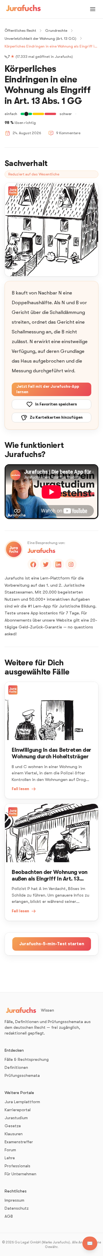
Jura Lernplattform (22, 1101)
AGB (9, 1216)
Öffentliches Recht (20, 30)
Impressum (14, 1200)
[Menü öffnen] (92, 9)
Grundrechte (56, 30)
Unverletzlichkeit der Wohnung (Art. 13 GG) (40, 38)
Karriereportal (18, 1109)
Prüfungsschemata (22, 1075)
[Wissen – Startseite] (23, 9)
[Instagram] (71, 564)
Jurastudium (16, 1117)
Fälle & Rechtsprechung (27, 1059)
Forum (10, 1150)
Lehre (10, 1158)
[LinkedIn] (58, 564)
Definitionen (16, 1067)
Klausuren (14, 1134)
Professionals (17, 1166)
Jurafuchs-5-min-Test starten (51, 943)
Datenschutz (17, 1208)
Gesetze (13, 1126)
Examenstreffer (19, 1142)
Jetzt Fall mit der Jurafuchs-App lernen (47, 389)
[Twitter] (46, 564)
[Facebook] (33, 564)
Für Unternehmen (20, 1174)
